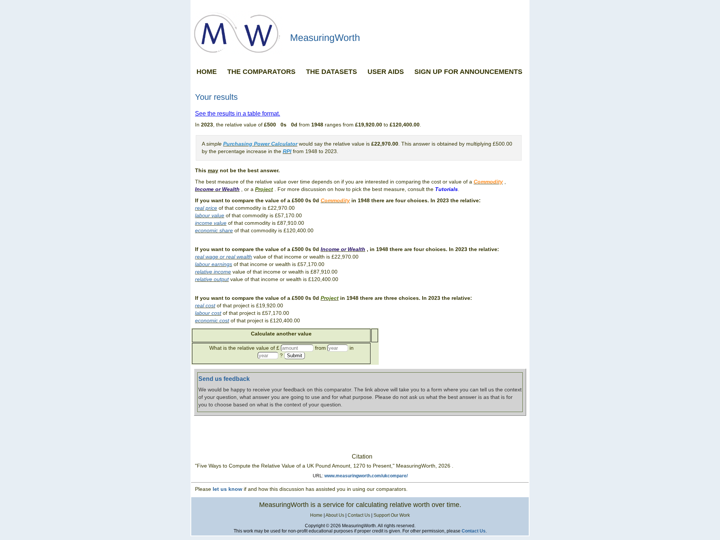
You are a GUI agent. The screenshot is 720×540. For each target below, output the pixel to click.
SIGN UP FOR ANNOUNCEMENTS (468, 71)
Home (316, 515)
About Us (335, 515)
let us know (227, 489)
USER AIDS (386, 71)
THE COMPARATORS (261, 71)
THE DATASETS (331, 71)
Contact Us (359, 515)
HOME (206, 71)
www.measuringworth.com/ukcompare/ (366, 475)
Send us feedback (224, 379)
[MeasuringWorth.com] (360, 32)
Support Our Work (392, 515)
